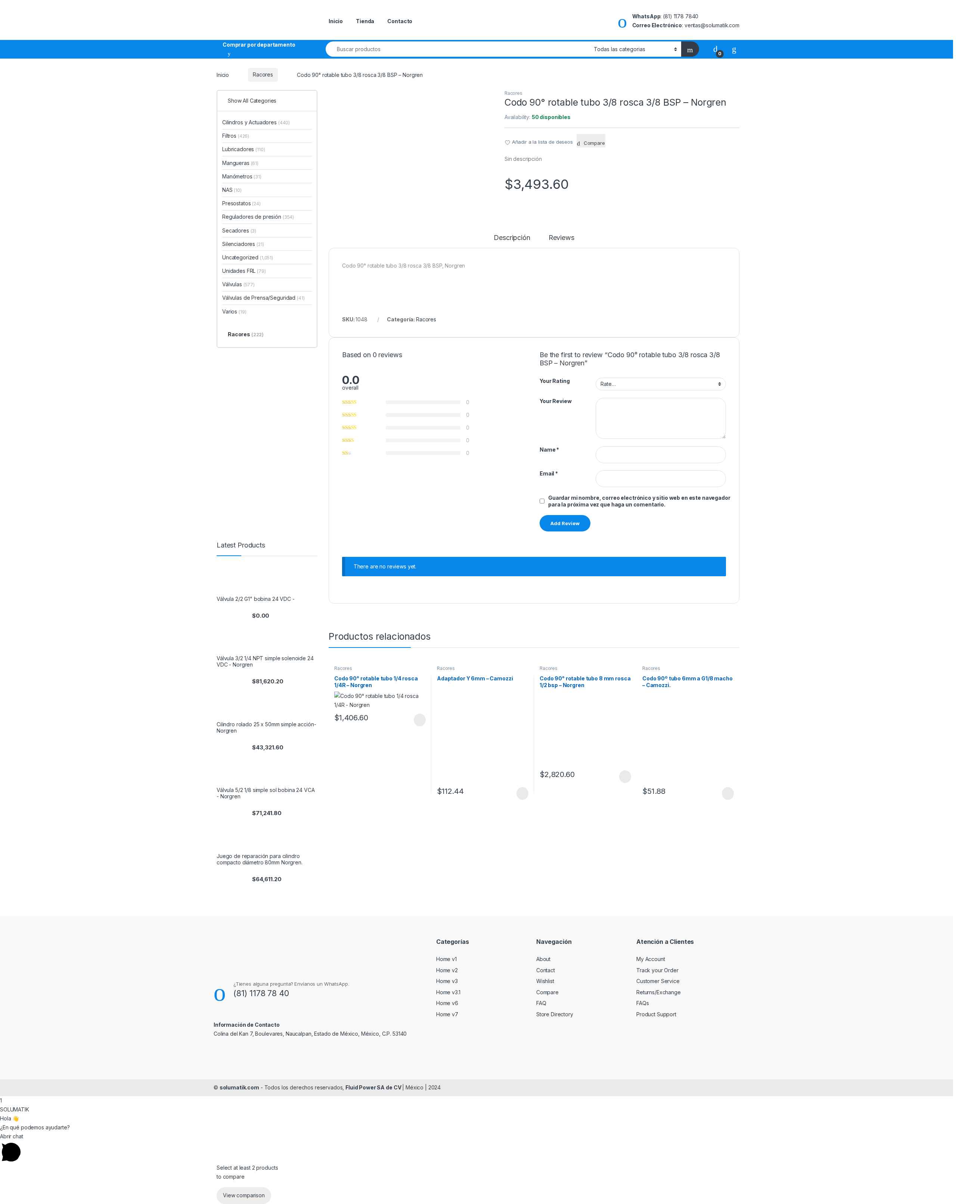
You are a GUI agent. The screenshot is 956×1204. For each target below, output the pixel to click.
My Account (650, 959)
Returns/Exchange (658, 992)
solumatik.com (239, 1087)
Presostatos (241, 203)
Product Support (656, 1014)
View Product (416, 720)
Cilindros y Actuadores (256, 122)
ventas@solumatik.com (712, 25)
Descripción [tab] (512, 237)
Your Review (555, 401)
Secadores (239, 230)
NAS (232, 190)
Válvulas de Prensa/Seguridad (263, 297)
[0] (715, 48)
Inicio (336, 21)
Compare (547, 992)
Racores (263, 74)
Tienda (365, 21)
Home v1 (446, 959)
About (543, 959)
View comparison (244, 1195)
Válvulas (238, 284)
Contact (545, 970)
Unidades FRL (244, 271)
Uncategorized (247, 257)
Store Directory (554, 1014)
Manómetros (241, 176)
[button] (478, 1147)
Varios (234, 311)
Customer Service (658, 981)
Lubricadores (243, 149)
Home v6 (447, 1003)
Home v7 (447, 1014)
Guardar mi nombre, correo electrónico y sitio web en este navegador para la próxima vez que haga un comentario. (639, 501)
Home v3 (447, 981)
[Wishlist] (734, 48)
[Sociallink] (217, 1050)
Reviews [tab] (561, 237)
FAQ (541, 1003)
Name (549, 449)
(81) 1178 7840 (680, 16)
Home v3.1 (448, 992)
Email (549, 473)
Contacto (399, 21)
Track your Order (657, 970)
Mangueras (240, 163)
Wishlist (545, 981)
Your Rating (554, 381)
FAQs (642, 1003)
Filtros (235, 135)
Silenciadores (243, 244)
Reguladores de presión (258, 216)
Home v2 (447, 970)
